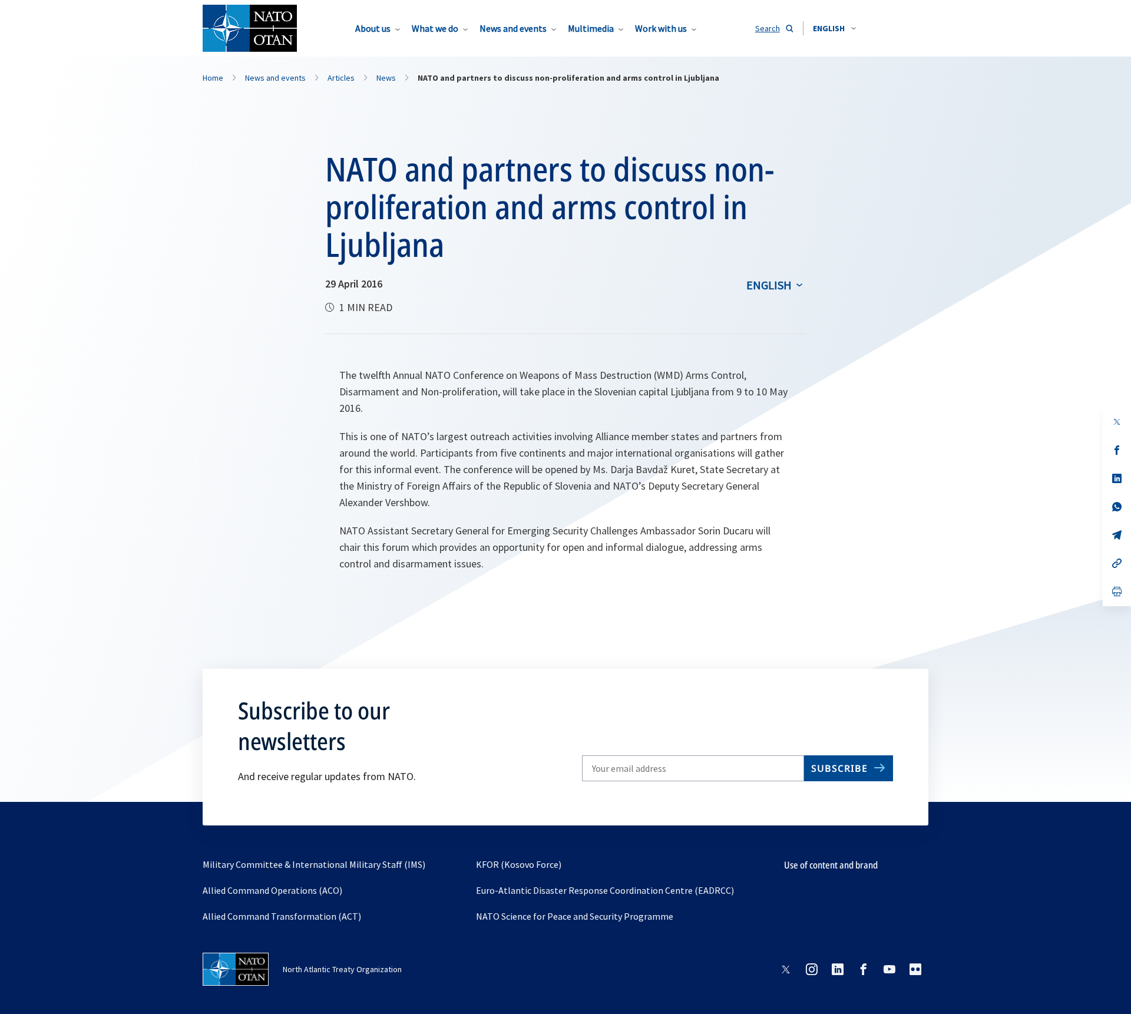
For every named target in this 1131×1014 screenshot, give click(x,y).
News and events (513, 28)
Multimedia (591, 28)
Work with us (661, 28)
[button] (834, 28)
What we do (435, 28)
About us (373, 28)
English (769, 285)
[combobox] (834, 28)
